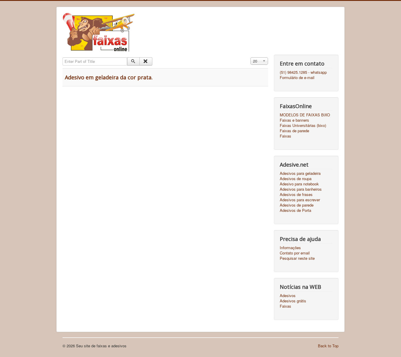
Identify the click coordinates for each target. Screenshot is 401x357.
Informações (290, 247)
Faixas (285, 136)
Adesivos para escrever (300, 199)
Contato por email (295, 253)
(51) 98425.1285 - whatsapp (303, 72)
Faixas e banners (294, 120)
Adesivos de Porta (295, 210)
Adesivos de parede (297, 205)
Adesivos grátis (293, 301)
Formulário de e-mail (297, 77)
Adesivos (288, 295)
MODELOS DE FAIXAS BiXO (305, 115)
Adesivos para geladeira (300, 173)
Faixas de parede (294, 130)
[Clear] (145, 61)
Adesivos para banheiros (301, 189)
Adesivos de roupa (295, 178)
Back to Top (328, 345)
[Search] (133, 61)
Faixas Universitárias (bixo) (303, 125)
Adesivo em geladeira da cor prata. (109, 77)
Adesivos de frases (296, 194)
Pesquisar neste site (297, 258)
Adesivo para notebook (299, 184)
